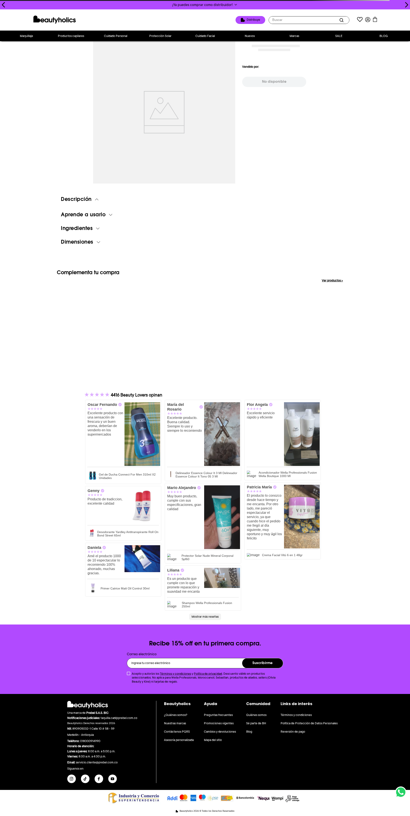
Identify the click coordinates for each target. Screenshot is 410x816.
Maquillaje (26, 36)
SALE (339, 36)
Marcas (294, 36)
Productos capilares (71, 36)
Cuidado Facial (205, 36)
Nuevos (250, 36)
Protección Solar (160, 36)
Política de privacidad (208, 673)
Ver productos (332, 280)
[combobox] (309, 20)
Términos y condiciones (175, 673)
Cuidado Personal (115, 36)
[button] (205, 4)
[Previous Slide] (3, 4)
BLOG (383, 36)
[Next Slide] (406, 4)
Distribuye (253, 19)
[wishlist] (359, 20)
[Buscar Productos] (342, 20)
